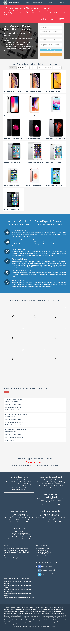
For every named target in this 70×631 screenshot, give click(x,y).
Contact (27, 618)
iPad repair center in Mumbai (38, 611)
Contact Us (51, 2)
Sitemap (53, 626)
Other (61, 2)
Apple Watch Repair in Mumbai (56, 613)
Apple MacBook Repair (44, 552)
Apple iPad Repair (42, 550)
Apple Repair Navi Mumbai (19, 511)
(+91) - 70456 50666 (35, 462)
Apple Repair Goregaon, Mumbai (51, 477)
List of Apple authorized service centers (17, 578)
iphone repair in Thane (21, 611)
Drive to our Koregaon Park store (18, 539)
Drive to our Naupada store (50, 505)
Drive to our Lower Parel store (50, 522)
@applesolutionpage (47, 566)
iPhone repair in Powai (35, 609)
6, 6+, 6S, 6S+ (47, 67)
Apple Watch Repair (43, 556)
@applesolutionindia (47, 570)
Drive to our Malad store (50, 488)
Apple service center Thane (44, 607)
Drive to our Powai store (18, 490)
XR (27, 67)
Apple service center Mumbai (25, 607)
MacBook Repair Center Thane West (21, 613)
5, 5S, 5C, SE (57, 67)
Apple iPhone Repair (43, 548)
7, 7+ (40, 67)
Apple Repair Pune (19, 528)
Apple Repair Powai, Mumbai (19, 477)
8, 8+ (35, 67)
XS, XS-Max (21, 67)
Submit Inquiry (51, 50)
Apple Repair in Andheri (20, 609)
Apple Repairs (38, 2)
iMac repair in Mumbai (39, 613)
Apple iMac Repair (42, 554)
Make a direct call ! (51, 55)
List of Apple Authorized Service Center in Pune (19, 597)
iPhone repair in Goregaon (50, 609)
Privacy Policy (45, 626)
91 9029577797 (60, 19)
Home (27, 2)
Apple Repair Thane (51, 494)
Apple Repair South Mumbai (51, 511)
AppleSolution (13, 2)
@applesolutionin (46, 574)
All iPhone (12, 67)
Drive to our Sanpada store (18, 522)
